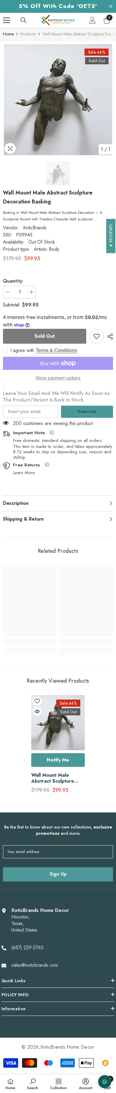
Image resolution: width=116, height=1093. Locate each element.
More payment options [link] (58, 378)
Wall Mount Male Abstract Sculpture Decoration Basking (53, 778)
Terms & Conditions (56, 350)
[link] (96, 336)
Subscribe (87, 411)
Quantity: (13, 281)
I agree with (22, 351)
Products (28, 34)
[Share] (108, 336)
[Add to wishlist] (37, 701)
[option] (58, 99)
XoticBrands (35, 227)
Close (111, 6)
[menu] (6, 20)
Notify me (58, 759)
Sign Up (58, 874)
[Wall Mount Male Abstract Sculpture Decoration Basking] (58, 722)
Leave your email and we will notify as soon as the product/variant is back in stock (56, 396)
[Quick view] (37, 711)
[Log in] (92, 20)
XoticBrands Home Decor (67, 1047)
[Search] (23, 20)
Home (8, 34)
